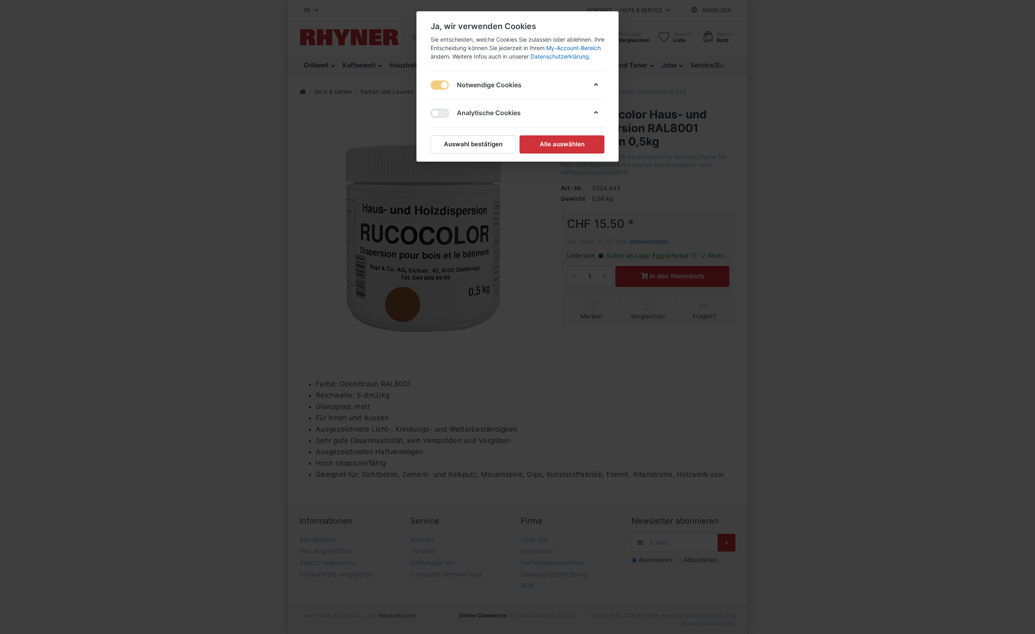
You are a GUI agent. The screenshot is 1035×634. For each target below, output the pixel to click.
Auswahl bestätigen (473, 144)
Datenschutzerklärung (559, 56)
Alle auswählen (562, 144)
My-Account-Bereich (573, 47)
